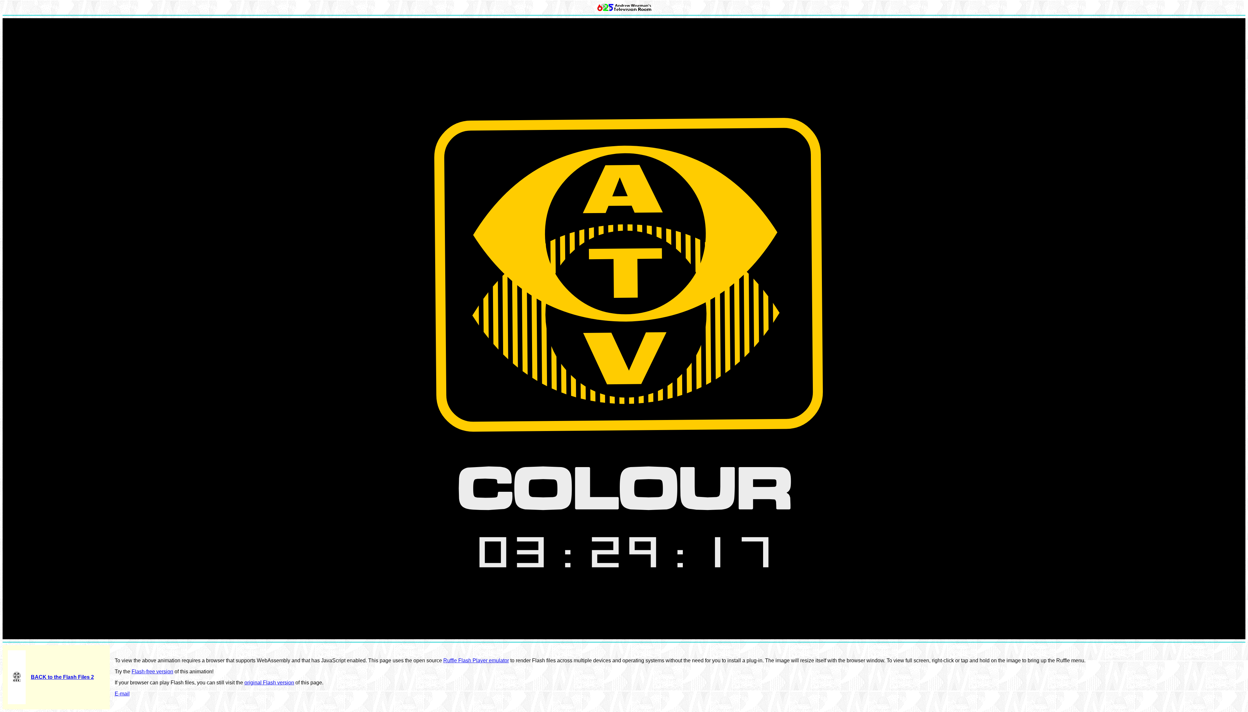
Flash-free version (152, 671)
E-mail (122, 693)
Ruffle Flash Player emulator (476, 660)
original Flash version (269, 682)
